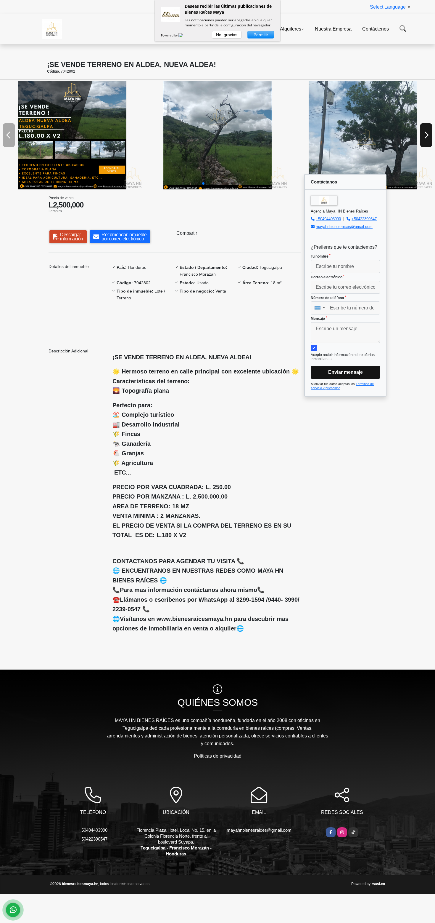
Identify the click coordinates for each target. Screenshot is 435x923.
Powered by (169, 35)
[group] (72, 135)
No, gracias (226, 34)
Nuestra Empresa (333, 28)
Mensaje (319, 318)
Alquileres (290, 28)
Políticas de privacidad (217, 755)
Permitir (261, 34)
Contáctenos (375, 28)
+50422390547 (364, 219)
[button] (203, 183)
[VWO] (184, 35)
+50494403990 (328, 219)
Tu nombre (321, 256)
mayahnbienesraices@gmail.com (344, 226)
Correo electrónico (327, 276)
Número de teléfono (328, 297)
